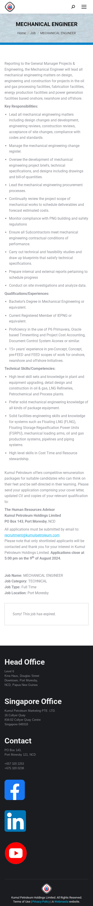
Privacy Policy (41, 901)
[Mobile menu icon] (83, 6)
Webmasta (61, 901)
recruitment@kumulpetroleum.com (32, 535)
